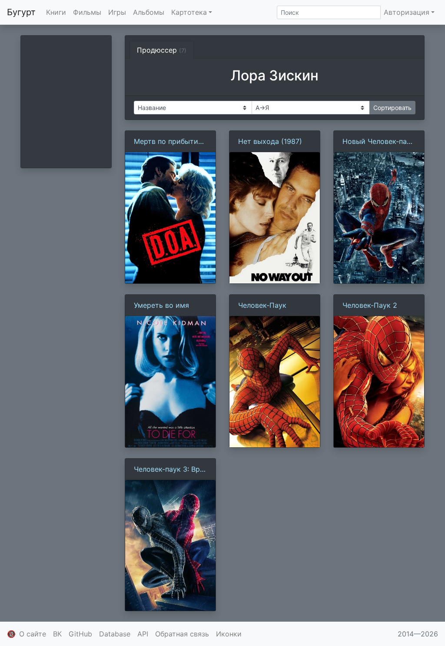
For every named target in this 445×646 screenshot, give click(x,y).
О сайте (32, 633)
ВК (57, 633)
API (142, 633)
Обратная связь (182, 633)
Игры (117, 12)
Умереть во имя (161, 305)
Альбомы (148, 12)
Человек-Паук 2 (369, 305)
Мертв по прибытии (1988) (168, 142)
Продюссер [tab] (161, 50)
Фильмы (87, 12)
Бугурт (21, 12)
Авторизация (406, 12)
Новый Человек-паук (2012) (378, 142)
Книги (56, 12)
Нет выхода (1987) (270, 141)
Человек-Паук (262, 305)
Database (114, 633)
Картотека (189, 12)
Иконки (229, 633)
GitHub (80, 633)
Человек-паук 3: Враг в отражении (170, 469)
